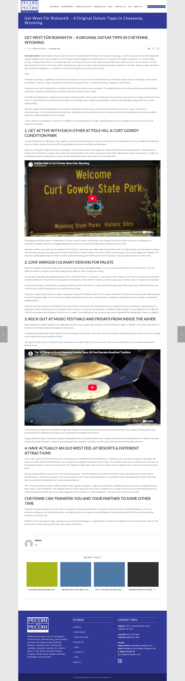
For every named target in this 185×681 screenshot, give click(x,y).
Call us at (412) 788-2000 (156, 7)
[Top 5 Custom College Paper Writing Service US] (109, 574)
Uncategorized (54, 48)
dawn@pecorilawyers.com (142, 645)
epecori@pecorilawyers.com (144, 648)
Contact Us (120, 6)
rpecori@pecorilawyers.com (129, 654)
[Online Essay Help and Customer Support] (75, 574)
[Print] (149, 48)
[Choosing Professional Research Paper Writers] (42, 574)
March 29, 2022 (39, 48)
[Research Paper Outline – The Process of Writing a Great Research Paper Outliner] (143, 574)
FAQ (129, 6)
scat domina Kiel (92, 268)
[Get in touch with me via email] (36, 545)
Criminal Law (100, 6)
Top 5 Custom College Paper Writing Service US (110, 590)
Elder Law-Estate (83, 6)
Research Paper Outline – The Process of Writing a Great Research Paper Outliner (144, 590)
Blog (110, 6)
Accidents (54, 6)
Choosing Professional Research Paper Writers (43, 590)
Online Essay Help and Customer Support (76, 590)
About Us (138, 6)
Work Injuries (67, 6)
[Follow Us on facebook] (120, 661)
